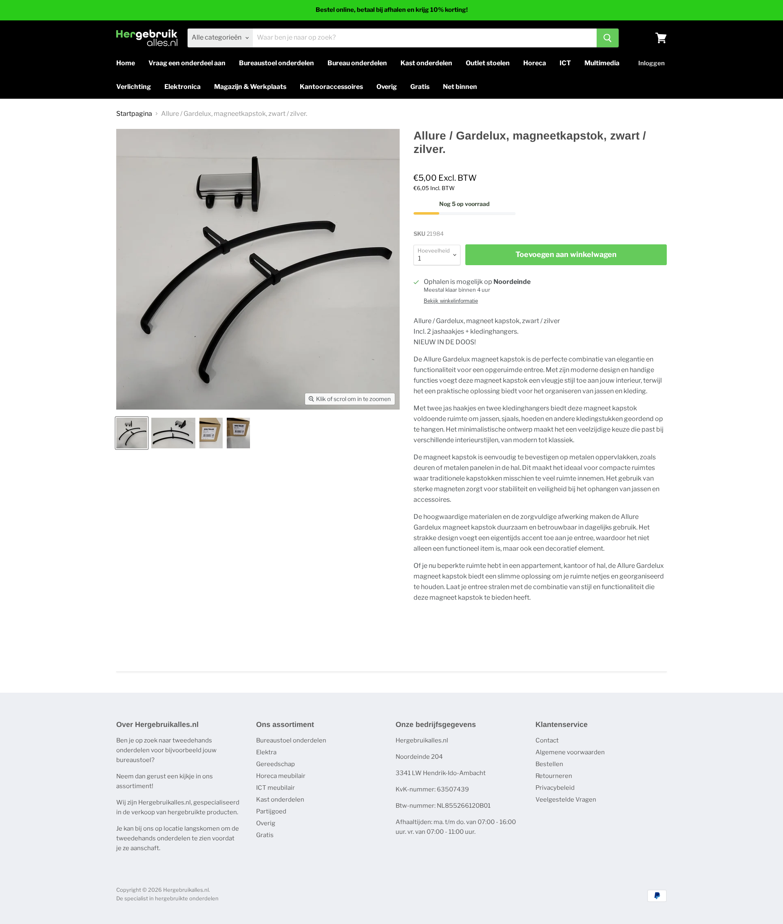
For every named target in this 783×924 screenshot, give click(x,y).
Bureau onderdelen (357, 63)
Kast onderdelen (426, 63)
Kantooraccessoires (331, 87)
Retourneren (553, 776)
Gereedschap (275, 764)
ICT (565, 63)
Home (125, 63)
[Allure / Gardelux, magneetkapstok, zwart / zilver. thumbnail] (131, 433)
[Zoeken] (608, 38)
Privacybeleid (555, 787)
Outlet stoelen (488, 63)
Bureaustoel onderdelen (276, 63)
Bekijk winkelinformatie (451, 301)
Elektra (266, 752)
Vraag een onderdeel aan (187, 63)
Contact (547, 740)
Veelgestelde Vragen (565, 799)
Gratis (419, 87)
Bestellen (549, 764)
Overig (386, 87)
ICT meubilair (275, 787)
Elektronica (182, 87)
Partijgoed (271, 811)
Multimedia (601, 63)
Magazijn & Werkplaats (250, 87)
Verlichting (133, 87)
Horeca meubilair (280, 776)
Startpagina (134, 113)
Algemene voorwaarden (570, 752)
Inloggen (651, 63)
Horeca (534, 63)
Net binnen (460, 87)
